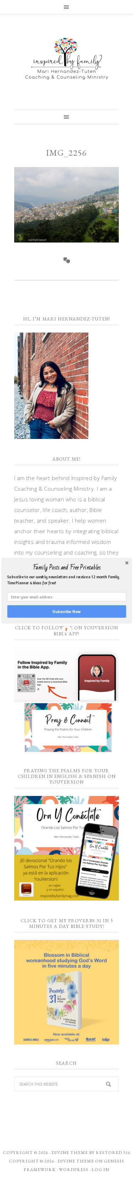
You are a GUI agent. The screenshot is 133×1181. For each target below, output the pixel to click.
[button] (66, 567)
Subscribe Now (66, 611)
